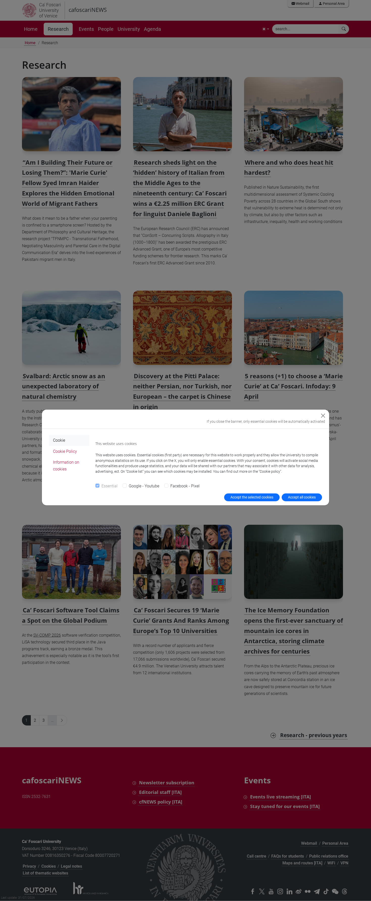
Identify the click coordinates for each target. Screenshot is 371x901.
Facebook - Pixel (185, 486)
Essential (109, 486)
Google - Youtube (144, 486)
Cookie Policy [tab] (65, 451)
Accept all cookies (302, 497)
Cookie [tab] (59, 440)
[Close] (323, 416)
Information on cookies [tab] (66, 465)
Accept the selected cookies (251, 497)
